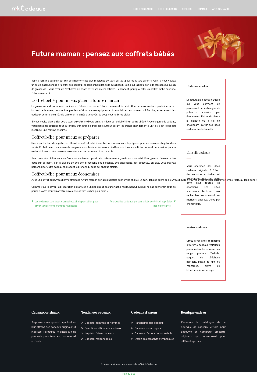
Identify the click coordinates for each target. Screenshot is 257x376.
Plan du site (128, 373)
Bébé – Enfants (167, 9)
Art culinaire (220, 9)
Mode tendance (143, 9)
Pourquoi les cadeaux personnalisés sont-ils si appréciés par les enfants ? (141, 203)
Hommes (202, 9)
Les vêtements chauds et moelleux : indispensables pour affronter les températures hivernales (66, 203)
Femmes (187, 9)
